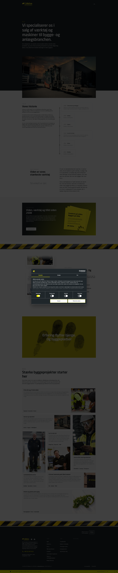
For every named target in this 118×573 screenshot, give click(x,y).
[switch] (52, 296)
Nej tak (58, 300)
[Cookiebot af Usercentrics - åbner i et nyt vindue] (80, 271)
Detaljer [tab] (59, 275)
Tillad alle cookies (76, 300)
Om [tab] (77, 275)
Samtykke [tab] (40, 275)
